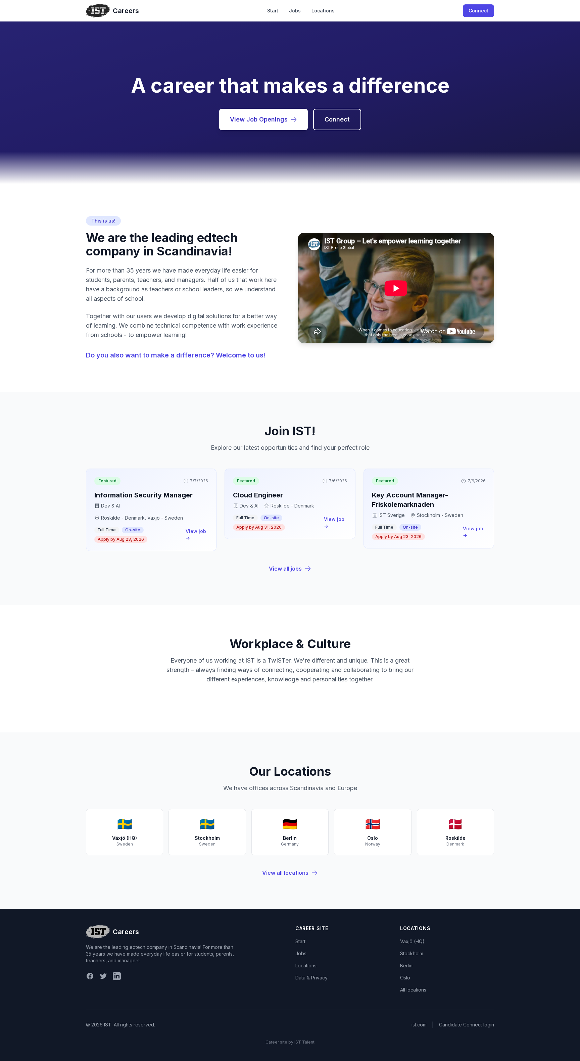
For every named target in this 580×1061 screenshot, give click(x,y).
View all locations (285, 872)
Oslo (405, 977)
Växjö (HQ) (412, 941)
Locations (323, 10)
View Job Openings (259, 119)
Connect (478, 10)
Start (272, 10)
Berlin (406, 965)
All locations (413, 990)
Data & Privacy (311, 977)
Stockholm (411, 953)
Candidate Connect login (466, 1024)
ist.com (419, 1024)
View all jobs (285, 568)
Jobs (295, 10)
